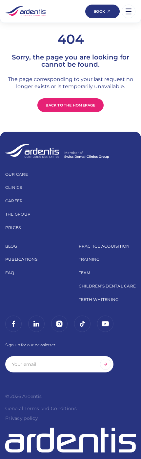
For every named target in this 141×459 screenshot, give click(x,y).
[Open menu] (128, 11)
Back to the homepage (70, 105)
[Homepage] (26, 11)
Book (99, 11)
